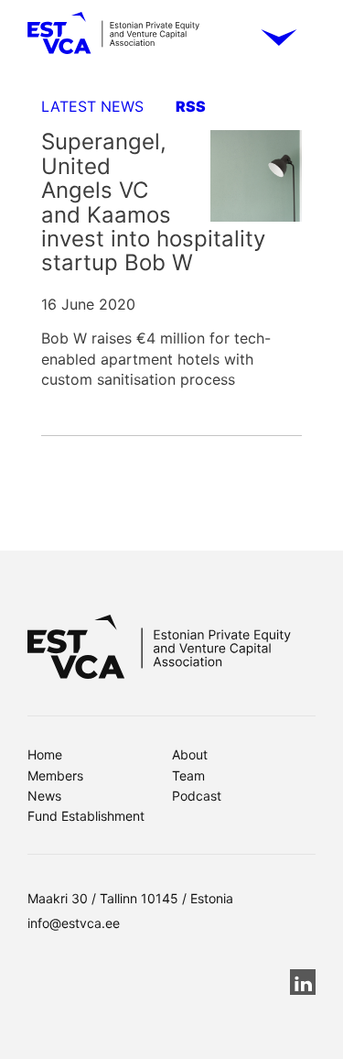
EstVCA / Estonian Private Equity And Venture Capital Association (113, 39)
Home (44, 754)
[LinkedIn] (303, 982)
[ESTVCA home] (159, 647)
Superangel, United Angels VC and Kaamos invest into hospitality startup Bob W (153, 202)
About (190, 754)
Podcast (196, 795)
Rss (191, 106)
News (44, 795)
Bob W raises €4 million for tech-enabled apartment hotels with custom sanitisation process (156, 358)
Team (188, 775)
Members (55, 775)
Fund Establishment (86, 816)
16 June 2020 (88, 304)
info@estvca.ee (73, 923)
